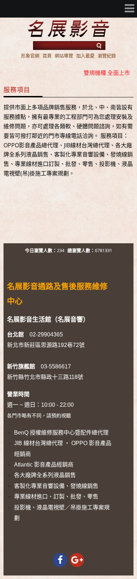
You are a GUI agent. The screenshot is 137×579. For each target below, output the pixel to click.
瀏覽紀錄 (107, 55)
